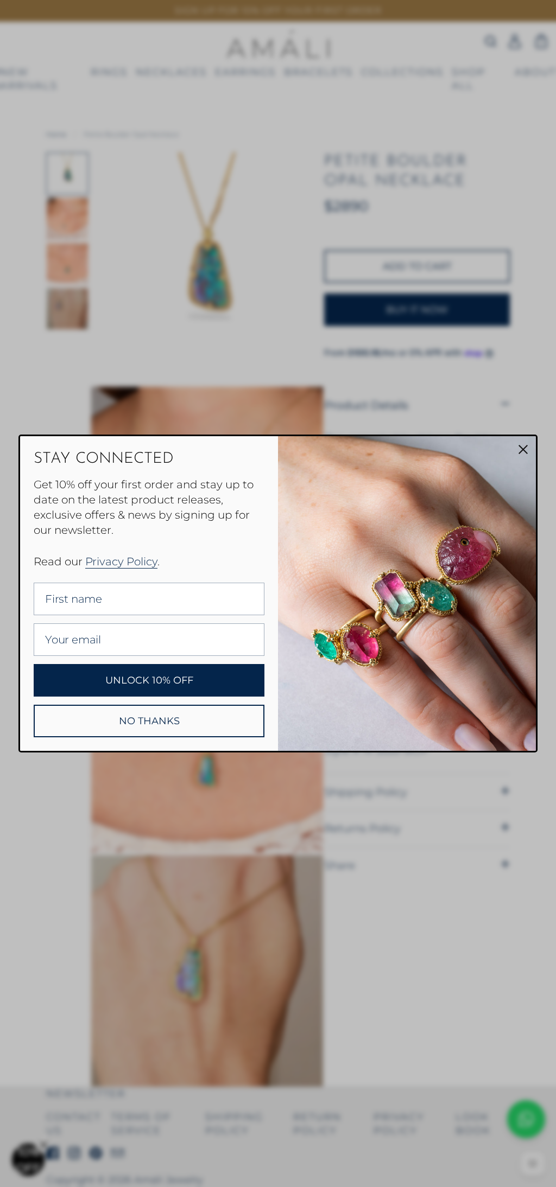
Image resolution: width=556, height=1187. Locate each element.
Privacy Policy (121, 561)
